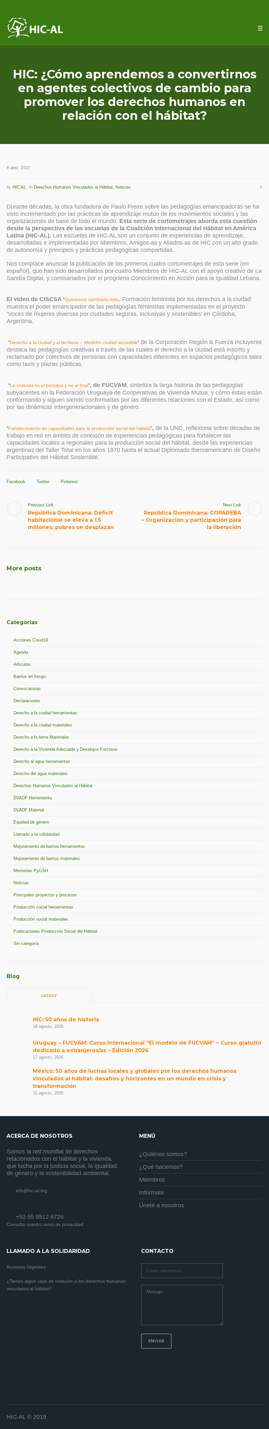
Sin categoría (26, 943)
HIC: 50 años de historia (66, 1019)
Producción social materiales (40, 919)
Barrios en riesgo (29, 676)
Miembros (152, 1179)
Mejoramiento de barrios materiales (46, 858)
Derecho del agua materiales (40, 773)
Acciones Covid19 (30, 640)
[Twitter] (249, 1417)
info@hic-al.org (31, 1190)
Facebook (16, 481)
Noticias (123, 187)
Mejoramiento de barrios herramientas (49, 846)
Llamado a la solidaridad (36, 834)
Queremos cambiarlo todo (92, 299)
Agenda (20, 652)
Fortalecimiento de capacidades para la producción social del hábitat (79, 428)
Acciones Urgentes (26, 1267)
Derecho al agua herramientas (41, 761)
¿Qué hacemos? (161, 1167)
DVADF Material (28, 809)
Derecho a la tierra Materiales (41, 737)
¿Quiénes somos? (163, 1154)
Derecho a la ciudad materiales (42, 725)
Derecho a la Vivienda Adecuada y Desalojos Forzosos (65, 749)
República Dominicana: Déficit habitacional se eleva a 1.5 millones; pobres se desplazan (71, 520)
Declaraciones (26, 700)
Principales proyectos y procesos (45, 894)
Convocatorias (27, 688)
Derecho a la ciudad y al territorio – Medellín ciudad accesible (73, 342)
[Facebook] (241, 1417)
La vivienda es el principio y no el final (49, 385)
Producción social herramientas (43, 907)
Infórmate (151, 1192)
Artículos (22, 664)
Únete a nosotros (161, 1205)
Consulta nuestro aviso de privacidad (45, 1224)
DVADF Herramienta (32, 797)
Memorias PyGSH (30, 870)
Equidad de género (31, 822)
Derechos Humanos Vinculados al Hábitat (73, 187)
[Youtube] (257, 1417)
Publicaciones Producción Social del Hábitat (55, 931)
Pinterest (69, 481)
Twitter (43, 481)
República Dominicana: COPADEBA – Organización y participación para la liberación (191, 520)
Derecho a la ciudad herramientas (45, 712)
